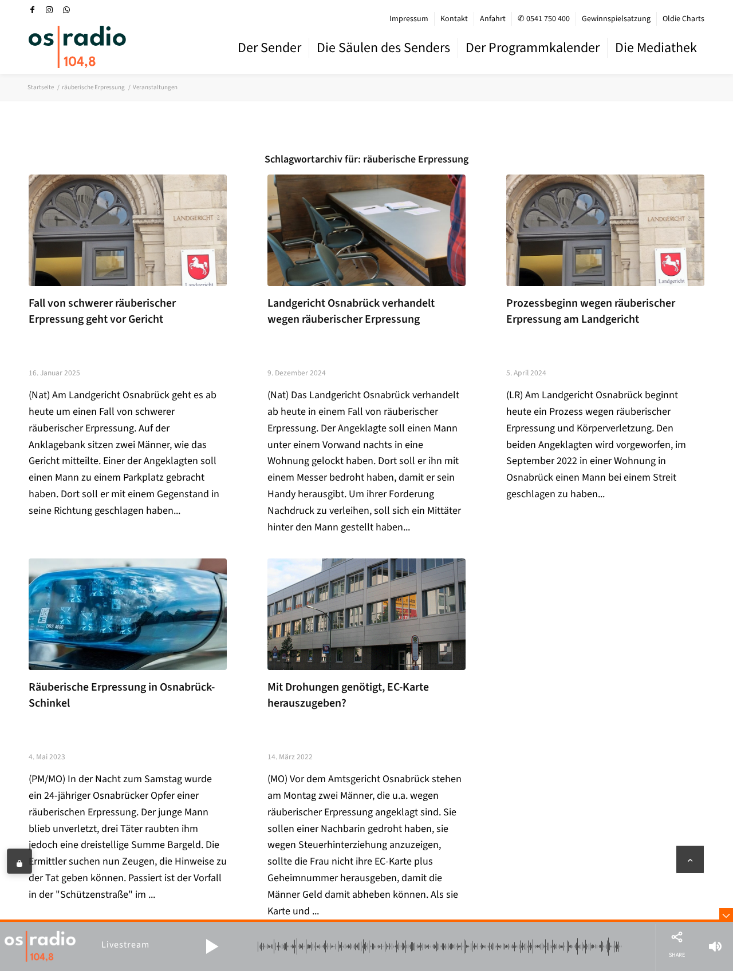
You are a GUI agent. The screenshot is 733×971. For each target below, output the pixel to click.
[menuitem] (409, 19)
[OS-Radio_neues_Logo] (77, 47)
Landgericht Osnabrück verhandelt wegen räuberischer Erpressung (351, 311)
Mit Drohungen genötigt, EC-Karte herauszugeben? (348, 695)
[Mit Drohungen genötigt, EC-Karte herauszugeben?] (366, 614)
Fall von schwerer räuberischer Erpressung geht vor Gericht (102, 311)
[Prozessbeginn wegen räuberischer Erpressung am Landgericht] (605, 230)
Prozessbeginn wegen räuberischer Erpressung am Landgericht (590, 311)
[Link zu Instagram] (49, 9)
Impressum (408, 19)
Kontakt (454, 19)
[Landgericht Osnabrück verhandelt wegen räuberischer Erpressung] (366, 230)
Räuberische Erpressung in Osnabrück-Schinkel (122, 695)
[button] (211, 946)
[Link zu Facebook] (32, 9)
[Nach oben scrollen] (690, 859)
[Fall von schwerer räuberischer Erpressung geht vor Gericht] (128, 230)
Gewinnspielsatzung (616, 19)
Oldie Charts (683, 19)
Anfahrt (493, 19)
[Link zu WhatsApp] (66, 9)
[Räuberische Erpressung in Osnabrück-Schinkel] (128, 614)
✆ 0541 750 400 (544, 19)
